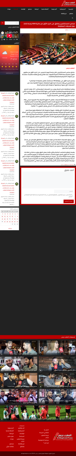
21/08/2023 (72, 390)
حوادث (9, 9)
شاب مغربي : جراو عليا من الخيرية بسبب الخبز (24, 354)
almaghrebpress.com (26, 453)
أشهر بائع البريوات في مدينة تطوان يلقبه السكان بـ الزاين (21, 370)
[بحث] (2, 23)
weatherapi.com (9, 73)
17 (12, 219)
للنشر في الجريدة (44, 432)
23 (14, 221)
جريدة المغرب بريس (65, 164)
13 (4, 216)
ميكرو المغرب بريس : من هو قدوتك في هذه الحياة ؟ (22, 386)
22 (17, 221)
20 (4, 219)
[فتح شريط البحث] (72, 18)
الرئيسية (71, 9)
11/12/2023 (34, 341)
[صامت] (4, 39)
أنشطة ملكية (44, 9)
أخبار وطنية (63, 9)
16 (14, 219)
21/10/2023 (33, 374)
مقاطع (71, 13)
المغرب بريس (70, 68)
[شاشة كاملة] (2, 39)
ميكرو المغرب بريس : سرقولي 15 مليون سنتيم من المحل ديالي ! (60, 402)
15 (17, 219)
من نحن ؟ (46, 443)
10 (12, 216)
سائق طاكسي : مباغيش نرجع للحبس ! (65, 370)
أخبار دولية (54, 9)
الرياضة (36, 9)
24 (12, 221)
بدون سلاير (11, 436)
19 (7, 219)
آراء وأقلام (21, 428)
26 (7, 221)
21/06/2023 (33, 390)
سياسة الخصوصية (43, 440)
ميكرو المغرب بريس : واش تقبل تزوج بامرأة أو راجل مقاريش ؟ (61, 353)
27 (4, 221)
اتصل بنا (46, 430)
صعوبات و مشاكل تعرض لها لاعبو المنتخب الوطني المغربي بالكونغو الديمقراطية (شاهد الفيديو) (48, 419)
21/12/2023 (72, 341)
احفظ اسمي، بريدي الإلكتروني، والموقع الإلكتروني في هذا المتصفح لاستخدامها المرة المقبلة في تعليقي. (48, 196)
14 (2, 216)
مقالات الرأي (10, 446)
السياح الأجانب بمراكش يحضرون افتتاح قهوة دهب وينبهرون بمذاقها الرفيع (23, 402)
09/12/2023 (72, 374)
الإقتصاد (23, 9)
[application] (9, 35)
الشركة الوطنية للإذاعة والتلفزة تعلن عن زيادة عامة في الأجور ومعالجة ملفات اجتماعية (7, 98)
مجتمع (30, 9)
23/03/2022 (72, 406)
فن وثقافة (63, 13)
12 (7, 216)
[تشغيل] (17, 39)
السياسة (16, 9)
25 (9, 221)
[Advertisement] (9, 280)
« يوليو (10, 228)
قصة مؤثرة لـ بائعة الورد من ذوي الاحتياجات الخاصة (61, 386)
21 (2, 219)
